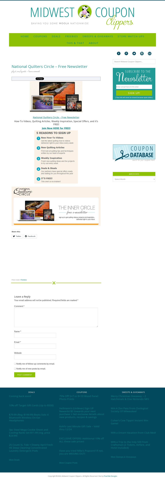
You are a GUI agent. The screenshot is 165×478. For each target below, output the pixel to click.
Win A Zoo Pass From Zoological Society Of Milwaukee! (129, 410)
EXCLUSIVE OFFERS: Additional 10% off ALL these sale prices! (81, 440)
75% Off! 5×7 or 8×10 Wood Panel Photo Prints (78, 397)
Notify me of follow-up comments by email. (35, 364)
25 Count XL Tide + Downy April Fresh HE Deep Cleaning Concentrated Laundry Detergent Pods (31, 447)
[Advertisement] (82, 2)
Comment (19, 306)
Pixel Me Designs (110, 476)
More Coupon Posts (68, 463)
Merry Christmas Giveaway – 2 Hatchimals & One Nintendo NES (130, 397)
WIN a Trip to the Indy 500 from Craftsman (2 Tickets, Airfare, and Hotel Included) (130, 445)
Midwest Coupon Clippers (82, 17)
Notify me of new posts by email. (31, 369)
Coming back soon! (20, 396)
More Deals (14, 460)
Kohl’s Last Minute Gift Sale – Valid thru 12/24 (79, 428)
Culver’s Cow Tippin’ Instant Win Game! (129, 422)
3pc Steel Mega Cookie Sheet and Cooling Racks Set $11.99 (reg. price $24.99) (29, 432)
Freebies (24, 280)
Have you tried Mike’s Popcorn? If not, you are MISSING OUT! (81, 452)
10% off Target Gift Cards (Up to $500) (31, 405)
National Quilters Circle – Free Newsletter (56, 117)
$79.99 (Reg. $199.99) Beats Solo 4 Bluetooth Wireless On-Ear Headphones (28, 417)
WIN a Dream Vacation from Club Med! (133, 432)
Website (18, 353)
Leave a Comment (34, 71)
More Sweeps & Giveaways (123, 457)
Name (17, 331)
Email (17, 342)
